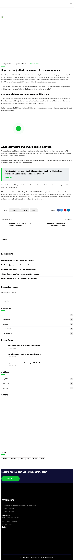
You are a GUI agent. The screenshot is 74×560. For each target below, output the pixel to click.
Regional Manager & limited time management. (17, 260)
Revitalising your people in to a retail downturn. (18, 265)
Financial (37, 324)
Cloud (25, 210)
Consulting (37, 319)
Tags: (5, 210)
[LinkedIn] (68, 210)
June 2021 (37, 383)
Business (14, 210)
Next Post (68, 220)
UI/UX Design (37, 329)
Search (4, 239)
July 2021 (37, 379)
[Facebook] (58, 210)
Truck (42, 459)
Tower (35, 459)
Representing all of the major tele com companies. (30, 70)
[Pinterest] (65, 210)
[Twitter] (61, 210)
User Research (34, 64)
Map (33, 210)
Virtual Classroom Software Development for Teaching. (20, 274)
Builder (5, 459)
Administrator (21, 64)
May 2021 (37, 388)
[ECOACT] (6, 3)
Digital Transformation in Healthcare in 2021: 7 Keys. (19, 279)
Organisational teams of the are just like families (18, 269)
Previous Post (7, 220)
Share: (53, 210)
